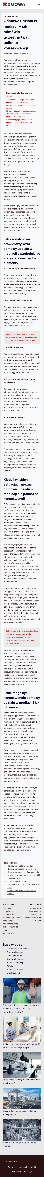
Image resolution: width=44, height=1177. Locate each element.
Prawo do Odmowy (15, 969)
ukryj (9, 96)
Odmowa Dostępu (15, 952)
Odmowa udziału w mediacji (20, 866)
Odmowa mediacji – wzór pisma (21, 869)
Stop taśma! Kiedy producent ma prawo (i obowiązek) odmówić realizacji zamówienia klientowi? (22, 1008)
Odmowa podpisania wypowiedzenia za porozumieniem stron (23, 884)
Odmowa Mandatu (15, 959)
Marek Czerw (13, 54)
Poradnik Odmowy (11, 16)
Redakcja (28, 1171)
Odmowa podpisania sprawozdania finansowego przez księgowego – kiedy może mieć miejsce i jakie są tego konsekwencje (11, 919)
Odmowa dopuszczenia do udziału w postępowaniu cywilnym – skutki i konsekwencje (23, 875)
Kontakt (32, 1167)
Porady (10, 966)
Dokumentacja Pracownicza (19, 948)
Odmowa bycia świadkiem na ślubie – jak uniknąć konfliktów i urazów (32, 913)
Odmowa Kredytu (14, 955)
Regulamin (16, 1171)
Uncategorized (13, 973)
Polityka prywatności (17, 1167)
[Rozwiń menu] (39, 4)
